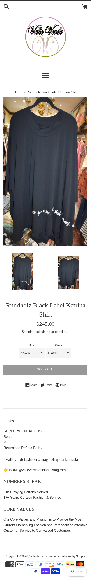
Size (32, 345)
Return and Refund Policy (23, 448)
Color (58, 345)
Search (9, 437)
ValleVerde (36, 556)
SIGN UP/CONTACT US (23, 431)
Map (7, 442)
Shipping (28, 331)
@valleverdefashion (33, 470)
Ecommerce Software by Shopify (65, 556)
